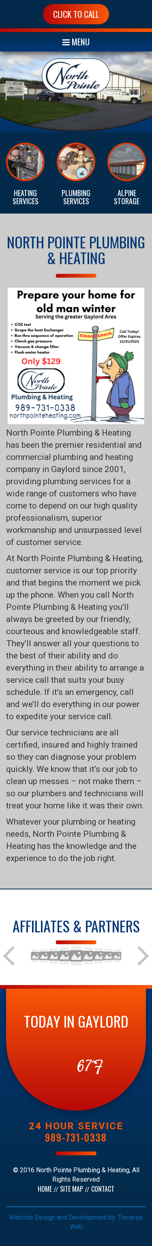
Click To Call (76, 14)
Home (45, 1189)
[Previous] (9, 956)
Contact (102, 1189)
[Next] (142, 956)
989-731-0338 (76, 1137)
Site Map (71, 1189)
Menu (80, 41)
